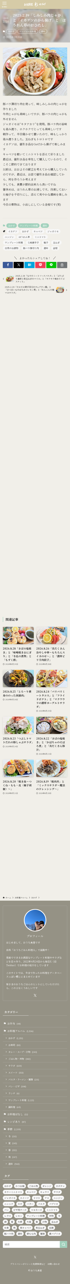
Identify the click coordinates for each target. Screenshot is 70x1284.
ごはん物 (33, 1186)
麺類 (42, 1233)
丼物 (51, 1215)
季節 (14, 1129)
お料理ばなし (17, 1114)
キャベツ (38, 231)
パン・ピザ (17, 1086)
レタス (7, 1215)
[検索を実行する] (63, 1244)
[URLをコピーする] (62, 265)
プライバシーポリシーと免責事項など (27, 1263)
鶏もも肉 (31, 1233)
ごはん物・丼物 (19, 1058)
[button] (8, 265)
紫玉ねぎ (40, 1227)
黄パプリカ (54, 1233)
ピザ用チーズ (20, 1209)
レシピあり (16, 1121)
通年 (43, 31)
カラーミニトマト (13, 1191)
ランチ (13, 1093)
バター (30, 1203)
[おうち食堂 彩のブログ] (35, 4)
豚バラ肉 (8, 1233)
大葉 (29, 1221)
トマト (36, 1197)
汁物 (44, 1221)
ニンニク (8, 1203)
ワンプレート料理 (27, 31)
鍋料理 (14, 1107)
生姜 (6, 1227)
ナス (47, 1197)
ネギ (20, 1203)
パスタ (41, 1203)
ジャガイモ (53, 231)
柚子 (46, 242)
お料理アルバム (20, 1031)
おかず (11, 31)
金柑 (55, 248)
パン (6, 1209)
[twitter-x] (35, 995)
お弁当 (14, 1023)
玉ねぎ (56, 242)
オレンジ (46, 1186)
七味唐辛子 (33, 242)
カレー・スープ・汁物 (22, 1051)
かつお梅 (19, 1186)
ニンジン (9, 236)
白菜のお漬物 (11, 248)
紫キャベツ (25, 1227)
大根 (20, 1221)
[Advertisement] (35, 456)
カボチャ (60, 1186)
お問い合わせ (53, 1263)
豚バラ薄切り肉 (31, 248)
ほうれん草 (24, 236)
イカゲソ (12, 231)
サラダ (15, 1065)
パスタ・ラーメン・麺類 (23, 1079)
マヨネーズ (36, 1209)
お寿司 (14, 1044)
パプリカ (53, 1203)
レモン (18, 1215)
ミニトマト (40, 236)
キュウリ (44, 1191)
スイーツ (16, 1072)
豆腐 (51, 1227)
